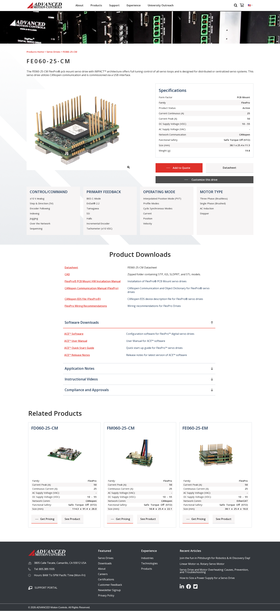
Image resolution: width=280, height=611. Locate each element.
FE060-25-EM (195, 428)
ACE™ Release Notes (77, 355)
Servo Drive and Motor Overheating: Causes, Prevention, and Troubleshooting (214, 571)
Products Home (35, 51)
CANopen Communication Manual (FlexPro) (91, 288)
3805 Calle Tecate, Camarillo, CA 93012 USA (60, 563)
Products (96, 5)
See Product (72, 519)
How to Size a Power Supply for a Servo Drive (207, 578)
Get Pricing (47, 519)
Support (114, 5)
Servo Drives (53, 51)
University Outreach (161, 5)
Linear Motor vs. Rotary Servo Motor (202, 564)
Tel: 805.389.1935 (44, 569)
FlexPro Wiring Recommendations (86, 306)
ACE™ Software (73, 334)
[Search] (236, 5)
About (79, 5)
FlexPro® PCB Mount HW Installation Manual (93, 281)
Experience (134, 5)
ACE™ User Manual (75, 341)
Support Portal (46, 587)
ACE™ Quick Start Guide (79, 348)
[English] (249, 5)
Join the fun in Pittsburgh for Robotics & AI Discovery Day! (215, 558)
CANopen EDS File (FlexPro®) (83, 299)
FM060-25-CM (121, 428)
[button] (139, 323)
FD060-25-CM (44, 428)
